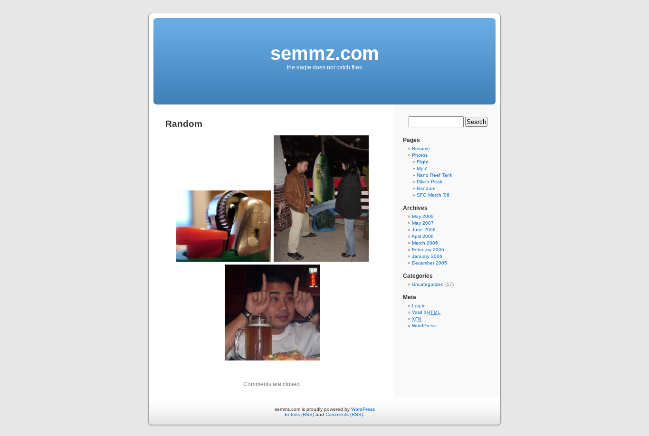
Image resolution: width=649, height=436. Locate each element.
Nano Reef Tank (434, 175)
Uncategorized (428, 284)
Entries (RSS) (299, 414)
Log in (419, 305)
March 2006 (425, 243)
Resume (421, 148)
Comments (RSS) (344, 414)
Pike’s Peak (429, 181)
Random (426, 188)
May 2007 (423, 223)
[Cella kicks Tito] (321, 261)
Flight (423, 161)
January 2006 (427, 256)
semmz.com (324, 53)
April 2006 (422, 236)
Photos (420, 155)
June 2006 (424, 229)
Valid (426, 312)
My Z (422, 168)
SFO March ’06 (433, 195)
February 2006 (428, 249)
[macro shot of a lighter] (223, 261)
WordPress (424, 325)
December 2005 (429, 262)
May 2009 (423, 216)
